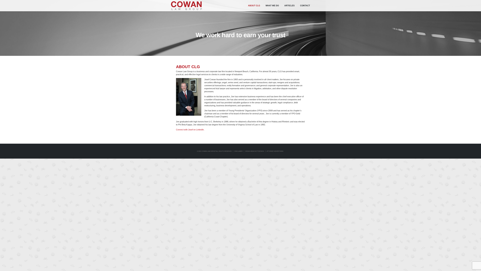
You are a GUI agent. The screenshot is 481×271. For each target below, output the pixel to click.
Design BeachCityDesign (254, 151)
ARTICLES (289, 6)
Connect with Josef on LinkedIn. (190, 130)
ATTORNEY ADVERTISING (275, 151)
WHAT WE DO (272, 6)
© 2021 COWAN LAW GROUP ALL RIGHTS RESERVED (214, 151)
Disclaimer (238, 151)
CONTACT (305, 6)
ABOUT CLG (254, 6)
